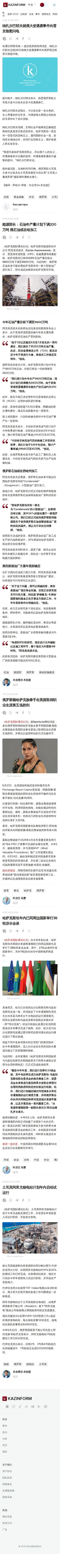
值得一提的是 (10, 1144)
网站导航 (7, 1516)
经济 (4, 1445)
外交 (31, 196)
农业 (16, 1159)
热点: (3, 14)
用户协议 (7, 1471)
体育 (6, 890)
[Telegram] (17, 39)
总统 (6, 196)
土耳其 (43, 1364)
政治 (4, 1432)
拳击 (16, 890)
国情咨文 (46, 14)
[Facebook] (23, 39)
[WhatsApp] (10, 39)
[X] (29, 39)
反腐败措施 (8, 1490)
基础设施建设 (46, 672)
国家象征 (7, 1484)
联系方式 (7, 1523)
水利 (26, 1159)
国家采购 (7, 1497)
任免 (31, 14)
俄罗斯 (43, 196)
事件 (37, 14)
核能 (6, 1364)
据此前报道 (8, 870)
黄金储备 (19, 196)
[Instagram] (4, 39)
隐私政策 (7, 1477)
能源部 (17, 672)
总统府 (23, 14)
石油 (6, 672)
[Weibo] (26, 1406)
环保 (6, 1159)
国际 (4, 1451)
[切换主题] (44, 4)
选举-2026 (13, 14)
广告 (4, 1529)
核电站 (30, 1364)
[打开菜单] (54, 4)
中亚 (36, 1159)
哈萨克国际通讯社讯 (16, 721)
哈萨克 (28, 890)
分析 (4, 1438)
